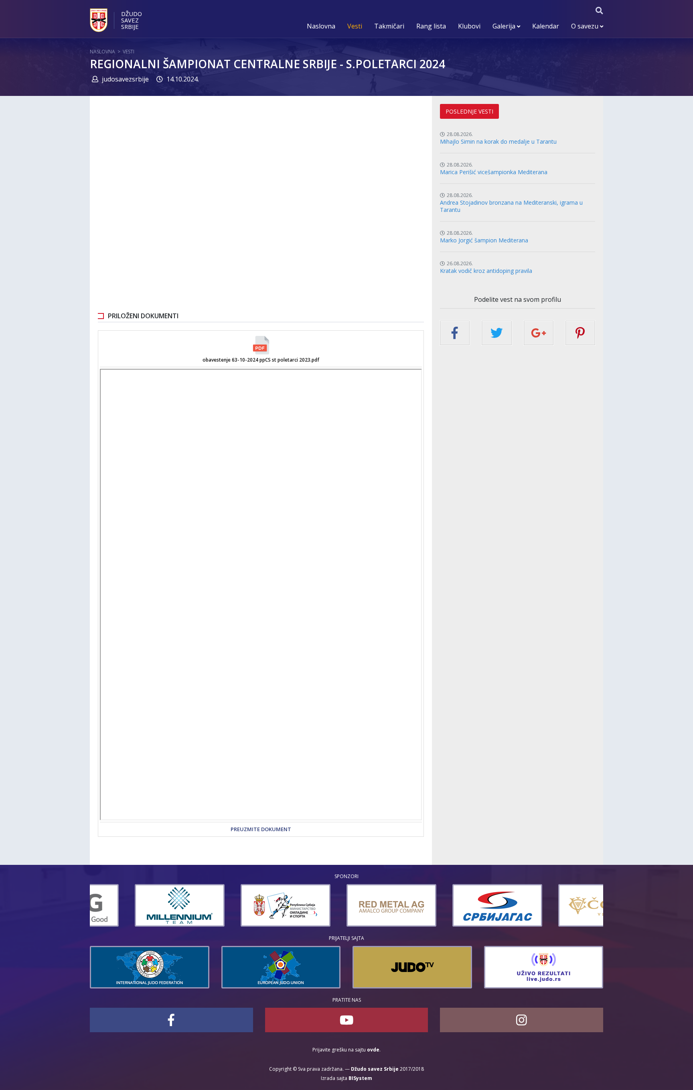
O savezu (585, 26)
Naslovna (321, 26)
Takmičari (389, 26)
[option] (135, 905)
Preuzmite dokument (261, 829)
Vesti (354, 26)
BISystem (360, 1078)
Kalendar (545, 26)
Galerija (504, 26)
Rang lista (431, 26)
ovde (373, 1049)
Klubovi (469, 26)
